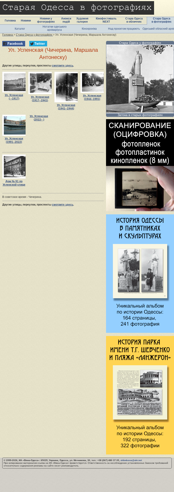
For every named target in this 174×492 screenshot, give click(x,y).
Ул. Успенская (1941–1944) (66, 107)
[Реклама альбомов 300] (140, 332)
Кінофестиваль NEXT (106, 20)
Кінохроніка (89, 28)
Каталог (20, 28)
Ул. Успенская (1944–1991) (92, 97)
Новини (26, 20)
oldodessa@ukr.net (131, 460)
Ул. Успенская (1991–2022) (14, 140)
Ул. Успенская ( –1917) (14, 97)
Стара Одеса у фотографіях (140, 43)
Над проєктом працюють (124, 28)
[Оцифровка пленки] (140, 210)
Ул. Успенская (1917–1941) (40, 98)
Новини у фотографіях (46, 20)
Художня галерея (82, 20)
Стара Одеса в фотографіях (162, 20)
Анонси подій (66, 20)
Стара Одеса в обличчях (134, 20)
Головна (10, 20)
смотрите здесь (62, 65)
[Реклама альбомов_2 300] (140, 453)
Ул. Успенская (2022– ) (39, 118)
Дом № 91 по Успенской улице (14, 183)
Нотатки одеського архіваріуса (55, 28)
